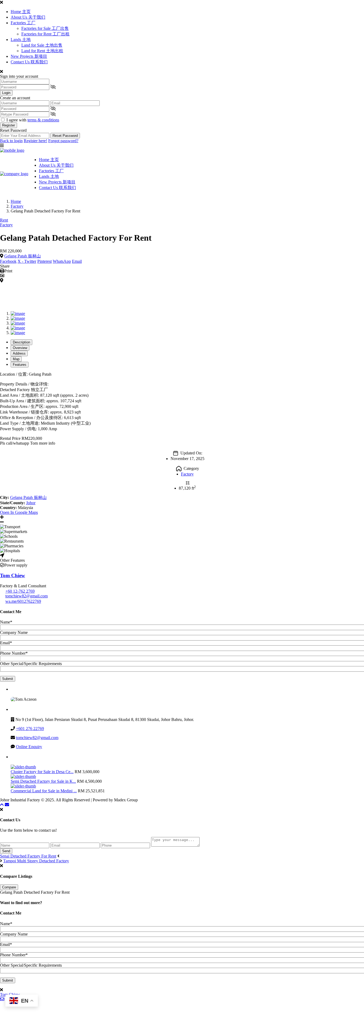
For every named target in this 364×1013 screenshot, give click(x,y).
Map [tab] (16, 359)
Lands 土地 (21, 39)
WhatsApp (62, 261)
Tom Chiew (12, 575)
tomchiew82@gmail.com (26, 596)
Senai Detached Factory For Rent (28, 856)
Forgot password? (63, 140)
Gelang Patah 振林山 (22, 256)
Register (8, 125)
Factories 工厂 (23, 22)
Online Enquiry (29, 746)
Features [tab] (19, 365)
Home (16, 201)
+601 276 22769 (30, 728)
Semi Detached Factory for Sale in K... (43, 781)
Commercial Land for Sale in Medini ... (44, 791)
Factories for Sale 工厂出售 (45, 28)
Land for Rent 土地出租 (42, 50)
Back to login (11, 140)
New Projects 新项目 (29, 56)
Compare (9, 887)
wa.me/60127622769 (23, 601)
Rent (4, 220)
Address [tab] (19, 353)
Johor (30, 503)
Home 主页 (21, 11)
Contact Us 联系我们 (29, 62)
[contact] (7, 804)
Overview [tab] (20, 348)
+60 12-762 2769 (20, 591)
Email (77, 261)
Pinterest (44, 261)
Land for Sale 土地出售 (41, 45)
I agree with (32, 120)
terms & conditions (43, 120)
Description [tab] (21, 342)
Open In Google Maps (19, 512)
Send (6, 851)
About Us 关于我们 (28, 17)
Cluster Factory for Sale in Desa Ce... (42, 771)
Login (6, 93)
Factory (17, 206)
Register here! (35, 140)
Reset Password (65, 136)
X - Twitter (27, 261)
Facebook (8, 261)
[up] (2, 804)
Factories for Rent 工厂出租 (45, 34)
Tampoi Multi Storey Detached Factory (36, 861)
